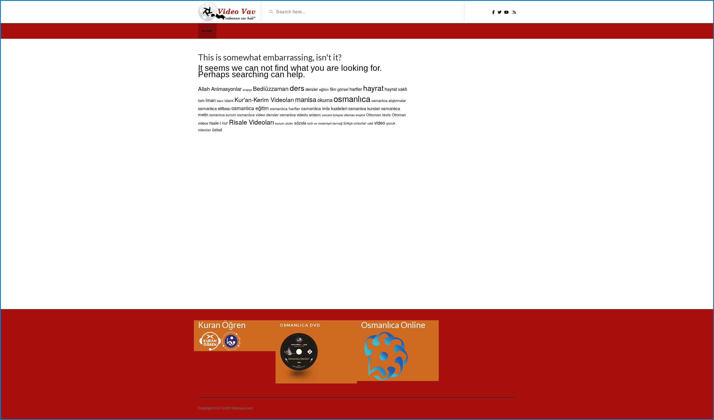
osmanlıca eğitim (250, 108)
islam (220, 101)
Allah (204, 88)
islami (229, 100)
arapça (247, 90)
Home (207, 31)
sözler (289, 123)
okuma (324, 99)
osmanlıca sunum (222, 114)
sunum (279, 123)
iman (211, 100)
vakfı (370, 123)
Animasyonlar (226, 88)
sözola (300, 123)
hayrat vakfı (396, 89)
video (379, 123)
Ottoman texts (378, 114)
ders (297, 87)
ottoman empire (354, 115)
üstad (217, 129)
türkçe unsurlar (355, 123)
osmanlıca (352, 98)
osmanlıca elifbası (214, 108)
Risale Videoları (251, 122)
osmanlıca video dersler (258, 114)
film (333, 89)
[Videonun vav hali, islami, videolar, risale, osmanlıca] (227, 11)
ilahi (201, 100)
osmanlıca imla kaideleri (324, 108)
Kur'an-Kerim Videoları (264, 99)
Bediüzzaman (271, 88)
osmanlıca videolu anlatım (300, 114)
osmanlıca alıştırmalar (389, 100)
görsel (342, 89)
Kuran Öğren (222, 325)
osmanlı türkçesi (332, 115)
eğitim (324, 89)
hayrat (373, 87)
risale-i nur (218, 123)
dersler (311, 89)
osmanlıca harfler (285, 108)
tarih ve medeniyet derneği (324, 123)
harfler (355, 89)
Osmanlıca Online (393, 325)
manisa (305, 99)
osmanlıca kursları (364, 108)
